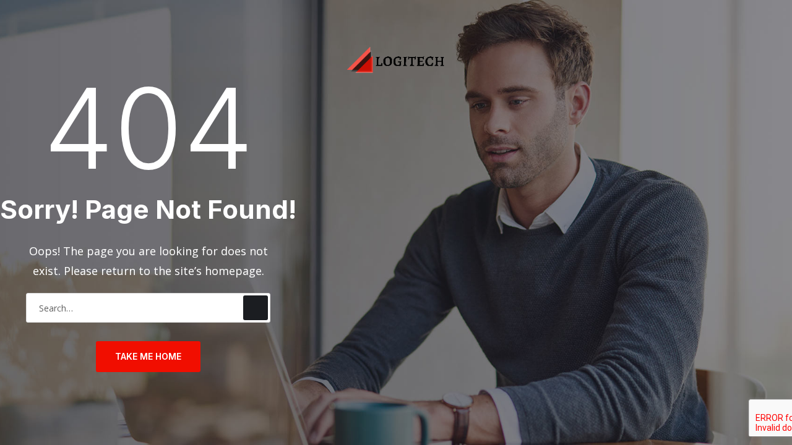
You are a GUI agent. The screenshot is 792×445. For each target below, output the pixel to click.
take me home (148, 356)
